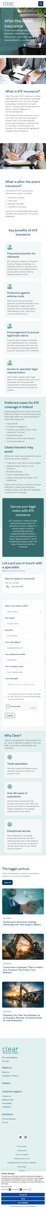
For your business (9, 1119)
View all (7, 882)
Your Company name (14, 666)
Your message (11, 678)
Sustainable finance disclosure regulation (21, 1163)
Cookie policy (22, 1150)
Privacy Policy (35, 697)
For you (5, 1122)
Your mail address (13, 642)
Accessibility (7, 1103)
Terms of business (21, 1154)
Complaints (6, 1107)
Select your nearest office (16, 606)
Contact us (6, 1096)
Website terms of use (22, 1159)
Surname (9, 630)
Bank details (22, 1167)
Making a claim (7, 1100)
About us (5, 1072)
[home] (8, 4)
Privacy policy (22, 1146)
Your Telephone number (15, 654)
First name (10, 618)
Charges (22, 1171)
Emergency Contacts (10, 1076)
